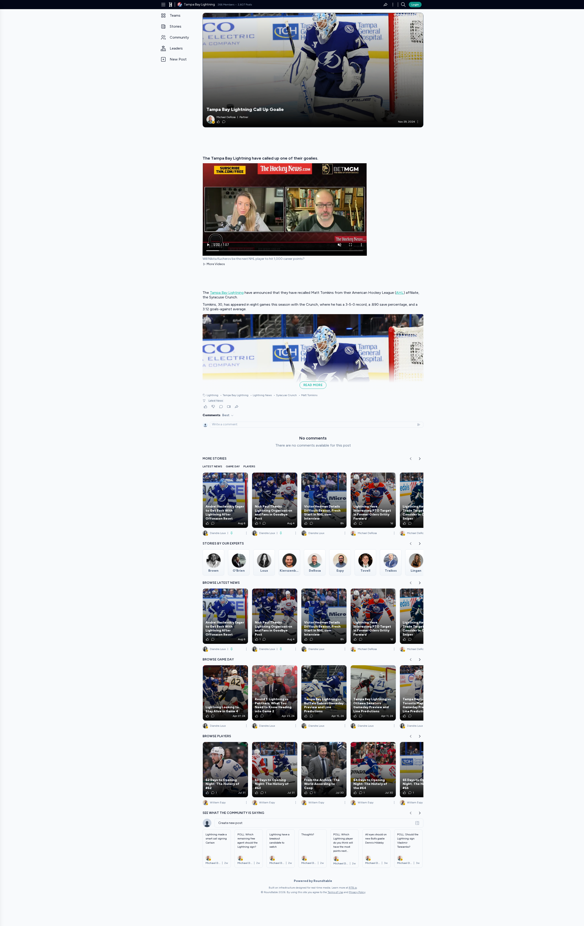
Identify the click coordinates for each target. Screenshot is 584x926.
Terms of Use (335, 892)
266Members (226, 4)
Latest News (216, 400)
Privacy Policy (357, 892)
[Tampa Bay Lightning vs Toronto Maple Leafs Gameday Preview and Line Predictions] (422, 693)
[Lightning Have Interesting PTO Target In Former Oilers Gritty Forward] (373, 500)
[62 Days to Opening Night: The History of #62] (225, 769)
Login (415, 4)
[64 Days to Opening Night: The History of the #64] (373, 769)
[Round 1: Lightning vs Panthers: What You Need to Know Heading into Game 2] (274, 693)
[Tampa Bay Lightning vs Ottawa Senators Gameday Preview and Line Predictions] (373, 693)
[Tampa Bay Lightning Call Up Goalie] (313, 70)
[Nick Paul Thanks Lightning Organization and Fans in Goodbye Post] (274, 500)
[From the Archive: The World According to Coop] (324, 769)
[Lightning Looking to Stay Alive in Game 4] (225, 693)
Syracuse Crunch (285, 395)
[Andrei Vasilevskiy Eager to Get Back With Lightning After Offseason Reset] (225, 500)
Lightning (212, 395)
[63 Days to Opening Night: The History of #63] (274, 769)
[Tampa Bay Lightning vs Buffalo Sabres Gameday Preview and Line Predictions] (324, 693)
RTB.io (353, 887)
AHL (400, 292)
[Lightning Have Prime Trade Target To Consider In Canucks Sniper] (422, 500)
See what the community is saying (233, 813)
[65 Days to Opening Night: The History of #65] (422, 769)
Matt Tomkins (308, 395)
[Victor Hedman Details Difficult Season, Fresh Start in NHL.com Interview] (324, 500)
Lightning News (261, 395)
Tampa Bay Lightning (227, 292)
